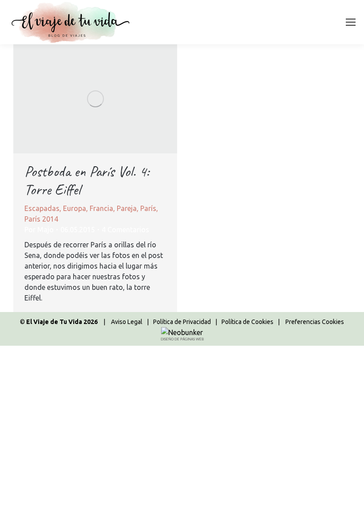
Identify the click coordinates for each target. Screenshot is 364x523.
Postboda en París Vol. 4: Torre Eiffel (86, 180)
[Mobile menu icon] (351, 22)
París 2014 (41, 219)
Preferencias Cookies (314, 321)
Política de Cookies (247, 321)
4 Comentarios (125, 230)
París (148, 208)
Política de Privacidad (182, 321)
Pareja (127, 208)
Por (39, 230)
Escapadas (41, 208)
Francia (101, 208)
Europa (74, 208)
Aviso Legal (126, 321)
